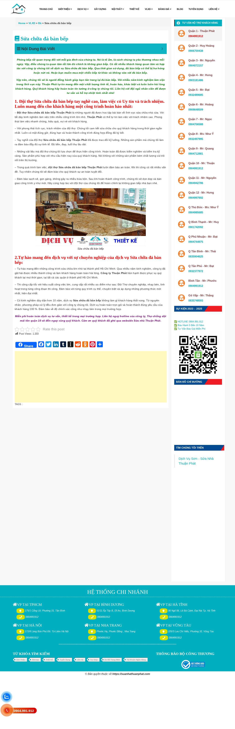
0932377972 (195, 271)
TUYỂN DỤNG (196, 9)
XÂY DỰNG (100, 9)
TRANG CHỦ (46, 9)
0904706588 (195, 124)
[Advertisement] (91, 378)
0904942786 (195, 183)
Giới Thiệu (20, 660)
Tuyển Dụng (65, 660)
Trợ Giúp (94, 660)
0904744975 (195, 241)
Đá (39, 23)
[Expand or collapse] (162, 49)
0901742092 (195, 227)
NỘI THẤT (117, 9)
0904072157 (195, 65)
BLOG (180, 9)
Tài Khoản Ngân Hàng (136, 660)
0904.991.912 (24, 711)
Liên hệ (80, 660)
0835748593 (195, 300)
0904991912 (195, 168)
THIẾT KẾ (134, 9)
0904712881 (195, 153)
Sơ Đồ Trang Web (112, 660)
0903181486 (195, 80)
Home (22, 23)
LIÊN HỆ (213, 9)
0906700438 (195, 50)
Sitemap (35, 660)
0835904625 (195, 256)
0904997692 (195, 197)
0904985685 (195, 212)
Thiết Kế (49, 660)
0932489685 (195, 94)
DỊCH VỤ (82, 9)
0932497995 (195, 138)
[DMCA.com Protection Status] (185, 317)
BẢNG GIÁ (164, 9)
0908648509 (195, 109)
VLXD (148, 9)
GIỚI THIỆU (64, 9)
